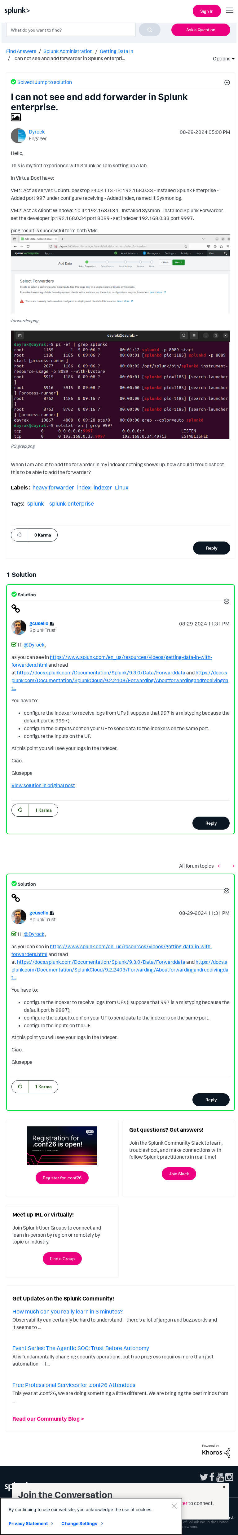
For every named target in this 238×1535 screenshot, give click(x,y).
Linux (121, 487)
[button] (226, 83)
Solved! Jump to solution (44, 82)
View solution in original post (43, 785)
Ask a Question (200, 29)
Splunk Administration (68, 51)
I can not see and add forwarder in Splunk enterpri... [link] (68, 58)
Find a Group (62, 1258)
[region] (91, 1516)
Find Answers (21, 51)
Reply (212, 547)
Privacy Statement (28, 1523)
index (83, 487)
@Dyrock (34, 645)
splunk (35, 503)
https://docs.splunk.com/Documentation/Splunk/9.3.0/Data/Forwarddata (101, 672)
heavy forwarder (53, 487)
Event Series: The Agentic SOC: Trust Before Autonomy (80, 1347)
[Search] (150, 29)
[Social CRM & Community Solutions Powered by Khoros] (216, 1451)
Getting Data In (116, 51)
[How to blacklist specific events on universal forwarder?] (220, 865)
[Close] (174, 1506)
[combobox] (83, 30)
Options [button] (220, 58)
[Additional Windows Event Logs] (232, 865)
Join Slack (179, 1173)
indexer (103, 487)
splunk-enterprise (71, 503)
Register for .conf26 (62, 1177)
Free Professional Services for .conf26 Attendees (73, 1384)
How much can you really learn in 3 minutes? (67, 1311)
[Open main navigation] (229, 10)
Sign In (207, 11)
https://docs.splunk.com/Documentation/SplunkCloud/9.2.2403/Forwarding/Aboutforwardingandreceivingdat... (119, 680)
